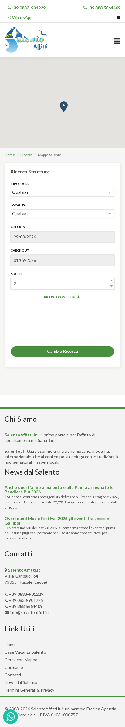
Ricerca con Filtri (59, 297)
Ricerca (26, 154)
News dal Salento (21, 682)
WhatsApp (22, 17)
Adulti (16, 273)
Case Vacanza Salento (25, 652)
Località (18, 205)
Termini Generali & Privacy (29, 689)
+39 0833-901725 (26, 600)
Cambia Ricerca (62, 351)
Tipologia (20, 183)
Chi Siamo (14, 667)
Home (10, 154)
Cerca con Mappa (21, 659)
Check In (18, 226)
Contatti (13, 674)
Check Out (20, 250)
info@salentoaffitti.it (29, 612)
